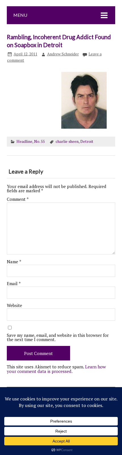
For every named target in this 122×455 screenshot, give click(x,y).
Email (14, 283)
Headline (24, 141)
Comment (18, 199)
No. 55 (39, 141)
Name (14, 262)
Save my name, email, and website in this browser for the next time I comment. (58, 337)
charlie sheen (67, 141)
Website (14, 305)
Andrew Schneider (63, 54)
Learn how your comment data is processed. (56, 369)
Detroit (86, 141)
